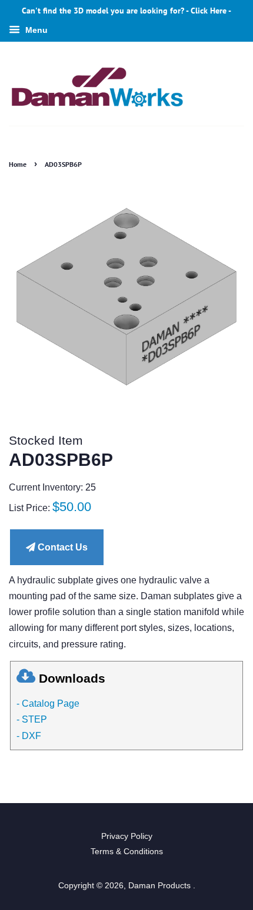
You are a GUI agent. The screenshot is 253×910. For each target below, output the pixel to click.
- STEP (31, 719)
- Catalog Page (47, 703)
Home (17, 164)
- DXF (28, 736)
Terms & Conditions (127, 851)
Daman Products (160, 885)
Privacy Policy (126, 836)
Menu (35, 30)
